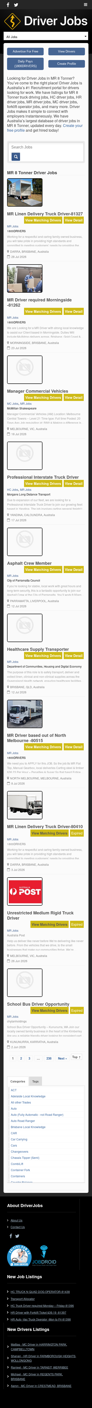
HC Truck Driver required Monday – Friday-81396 (42, 1306)
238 (48, 1058)
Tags (35, 1081)
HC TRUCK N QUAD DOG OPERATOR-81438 (40, 1292)
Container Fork (20, 1170)
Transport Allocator (23, 1299)
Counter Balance (22, 1182)
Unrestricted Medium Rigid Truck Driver (40, 915)
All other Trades (21, 1102)
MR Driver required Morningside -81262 (39, 302)
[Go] (15, 154)
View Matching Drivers (43, 220)
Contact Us (18, 1227)
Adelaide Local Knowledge (28, 1096)
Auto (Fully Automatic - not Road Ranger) (37, 1114)
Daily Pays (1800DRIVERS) (25, 64)
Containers (18, 1176)
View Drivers (66, 51)
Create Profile (66, 63)
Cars (14, 1145)
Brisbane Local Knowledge (28, 1127)
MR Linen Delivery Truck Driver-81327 (45, 214)
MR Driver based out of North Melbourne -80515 (36, 737)
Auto (14, 1108)
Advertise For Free (25, 51)
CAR (14, 1133)
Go (15, 156)
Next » (62, 1058)
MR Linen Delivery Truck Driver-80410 (45, 826)
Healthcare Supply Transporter (38, 649)
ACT (14, 1090)
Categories (17, 1081)
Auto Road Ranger (23, 1121)
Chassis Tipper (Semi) (25, 1158)
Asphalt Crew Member (29, 563)
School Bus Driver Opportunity (38, 1004)
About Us (16, 1220)
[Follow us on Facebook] (8, 4)
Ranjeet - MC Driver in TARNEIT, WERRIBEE (39, 1367)
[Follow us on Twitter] (16, 4)
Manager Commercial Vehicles (37, 391)
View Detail (74, 220)
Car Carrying (19, 1139)
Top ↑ (76, 1057)
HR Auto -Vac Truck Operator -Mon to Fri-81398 (41, 1319)
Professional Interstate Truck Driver (43, 477)
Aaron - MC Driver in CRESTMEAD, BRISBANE (41, 1386)
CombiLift (17, 1164)
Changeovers (19, 1151)
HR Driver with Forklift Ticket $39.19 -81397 (38, 1312)
